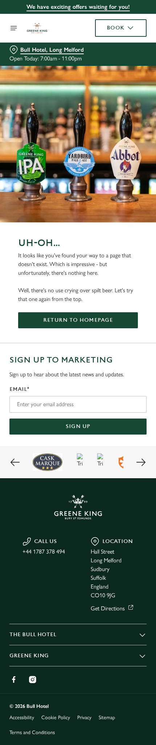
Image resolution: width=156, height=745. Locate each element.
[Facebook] (13, 679)
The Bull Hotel (32, 634)
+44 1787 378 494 (43, 551)
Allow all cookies (78, 478)
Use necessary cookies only (78, 502)
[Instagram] (32, 679)
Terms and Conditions (32, 732)
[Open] (13, 28)
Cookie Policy (55, 717)
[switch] (137, 381)
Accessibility (21, 717)
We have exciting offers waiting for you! (78, 6)
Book (115, 28)
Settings (123, 455)
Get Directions (108, 608)
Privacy (84, 717)
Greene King (29, 656)
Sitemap (107, 717)
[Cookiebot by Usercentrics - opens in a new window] (116, 236)
